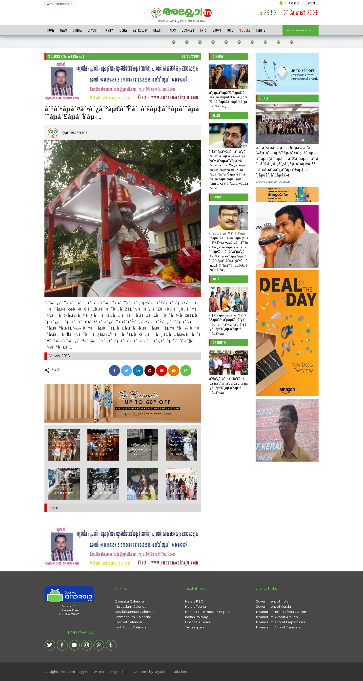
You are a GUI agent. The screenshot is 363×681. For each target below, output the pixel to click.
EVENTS (260, 30)
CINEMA (77, 30)
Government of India (272, 601)
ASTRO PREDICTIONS (59, 4)
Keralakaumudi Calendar (135, 612)
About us (294, 2)
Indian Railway (196, 617)
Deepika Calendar (129, 601)
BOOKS (217, 30)
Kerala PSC (194, 601)
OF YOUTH (94, 30)
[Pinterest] (98, 645)
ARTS (203, 30)
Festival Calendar (128, 622)
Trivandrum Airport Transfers (278, 627)
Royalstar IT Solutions (170, 672)
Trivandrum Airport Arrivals (277, 617)
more (53, 508)
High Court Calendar (131, 627)
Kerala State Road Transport (207, 612)
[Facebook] (62, 645)
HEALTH (157, 30)
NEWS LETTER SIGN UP (300, 30)
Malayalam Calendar (131, 606)
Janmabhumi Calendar (133, 617)
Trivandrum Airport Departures (280, 622)
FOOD (230, 30)
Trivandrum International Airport (281, 612)
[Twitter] (49, 645)
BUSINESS (188, 30)
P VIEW (109, 30)
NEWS (63, 30)
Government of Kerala (273, 606)
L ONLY (123, 30)
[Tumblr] (111, 645)
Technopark (194, 627)
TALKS (172, 30)
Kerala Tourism (196, 606)
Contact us (312, 2)
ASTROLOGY (140, 30)
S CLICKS (244, 30)
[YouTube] (74, 645)
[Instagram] (86, 645)
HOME (50, 30)
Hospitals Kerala (198, 622)
